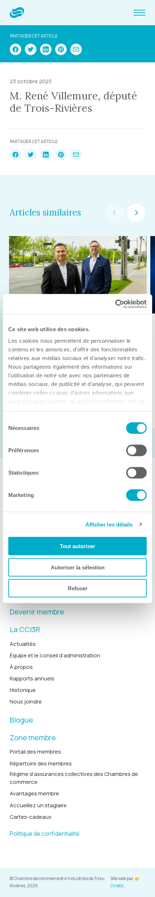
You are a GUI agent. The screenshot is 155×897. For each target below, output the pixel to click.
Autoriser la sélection (78, 567)
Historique (23, 690)
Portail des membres (35, 751)
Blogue (21, 720)
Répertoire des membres (41, 763)
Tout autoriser (77, 546)
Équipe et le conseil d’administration (55, 655)
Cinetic (117, 886)
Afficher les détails (109, 524)
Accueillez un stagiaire (38, 805)
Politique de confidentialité (45, 834)
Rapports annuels (32, 678)
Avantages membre (34, 793)
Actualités (23, 644)
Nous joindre (26, 701)
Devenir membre (37, 612)
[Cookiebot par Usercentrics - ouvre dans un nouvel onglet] (115, 303)
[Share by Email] (76, 49)
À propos (21, 667)
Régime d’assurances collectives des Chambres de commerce (74, 778)
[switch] (136, 450)
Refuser (78, 588)
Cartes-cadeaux (31, 817)
